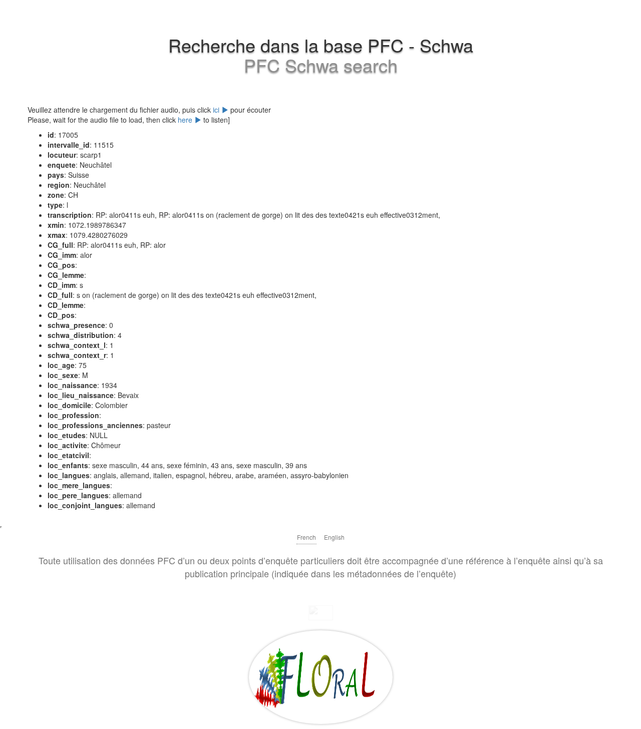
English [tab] (334, 537)
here (186, 120)
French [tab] (306, 537)
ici (217, 110)
